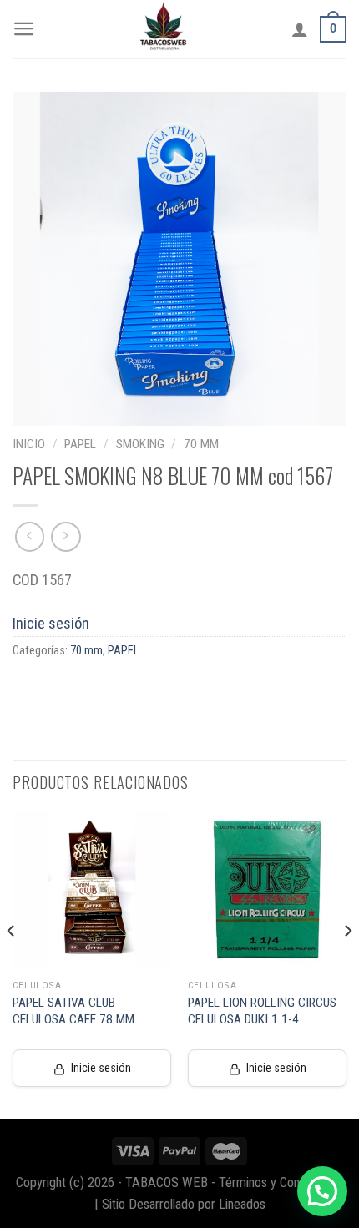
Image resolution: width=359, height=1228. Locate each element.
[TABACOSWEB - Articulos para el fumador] (163, 29)
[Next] (347, 964)
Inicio (29, 444)
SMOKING (140, 444)
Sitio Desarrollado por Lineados (183, 1204)
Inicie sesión (51, 623)
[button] (322, 1191)
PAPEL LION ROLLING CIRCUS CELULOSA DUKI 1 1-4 (262, 1011)
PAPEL (80, 444)
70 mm (201, 444)
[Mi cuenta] (299, 29)
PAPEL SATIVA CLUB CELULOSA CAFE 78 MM (73, 1011)
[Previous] (11, 964)
